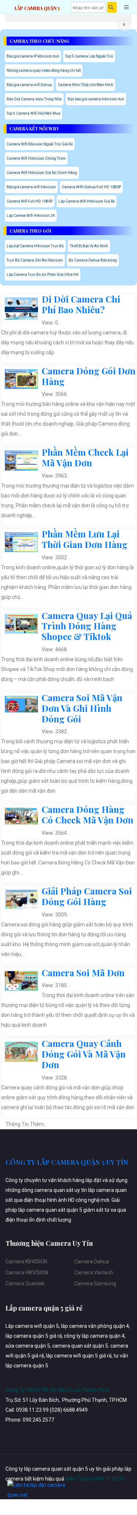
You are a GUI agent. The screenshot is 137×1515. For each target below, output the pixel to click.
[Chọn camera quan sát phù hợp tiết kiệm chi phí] (125, 25)
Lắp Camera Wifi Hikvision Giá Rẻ (86, 201)
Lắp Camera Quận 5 (37, 8)
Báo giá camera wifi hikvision (31, 187)
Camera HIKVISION (26, 1272)
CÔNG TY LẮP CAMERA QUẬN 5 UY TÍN (66, 1162)
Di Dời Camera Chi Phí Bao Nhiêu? (81, 304)
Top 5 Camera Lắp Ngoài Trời (89, 56)
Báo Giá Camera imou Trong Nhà (34, 99)
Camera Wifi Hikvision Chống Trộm (36, 158)
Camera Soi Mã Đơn (83, 972)
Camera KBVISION (26, 1261)
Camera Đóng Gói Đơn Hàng (89, 376)
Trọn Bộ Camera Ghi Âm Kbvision (35, 260)
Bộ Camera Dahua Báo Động (93, 260)
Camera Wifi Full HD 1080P (30, 201)
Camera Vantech (93, 1272)
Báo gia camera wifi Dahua (29, 85)
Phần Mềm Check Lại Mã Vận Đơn (85, 457)
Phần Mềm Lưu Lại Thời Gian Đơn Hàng (85, 539)
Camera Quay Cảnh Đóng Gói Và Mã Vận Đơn (84, 1053)
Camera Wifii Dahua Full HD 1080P (91, 187)
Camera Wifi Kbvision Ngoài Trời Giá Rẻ (40, 144)
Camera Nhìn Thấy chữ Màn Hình (85, 85)
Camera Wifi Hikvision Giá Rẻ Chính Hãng (42, 173)
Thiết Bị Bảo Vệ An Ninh (89, 246)
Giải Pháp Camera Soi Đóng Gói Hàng (87, 896)
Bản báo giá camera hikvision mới (96, 99)
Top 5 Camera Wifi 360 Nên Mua (33, 113)
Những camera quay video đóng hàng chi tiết (44, 70)
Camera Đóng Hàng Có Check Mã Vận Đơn (87, 814)
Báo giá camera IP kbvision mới (33, 56)
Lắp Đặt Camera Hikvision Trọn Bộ (35, 246)
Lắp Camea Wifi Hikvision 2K (31, 216)
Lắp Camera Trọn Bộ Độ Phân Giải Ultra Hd (43, 275)
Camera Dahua (91, 1261)
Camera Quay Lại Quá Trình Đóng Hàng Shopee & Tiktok (87, 626)
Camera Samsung (95, 1283)
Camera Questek (25, 1283)
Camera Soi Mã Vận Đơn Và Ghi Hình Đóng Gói (82, 708)
